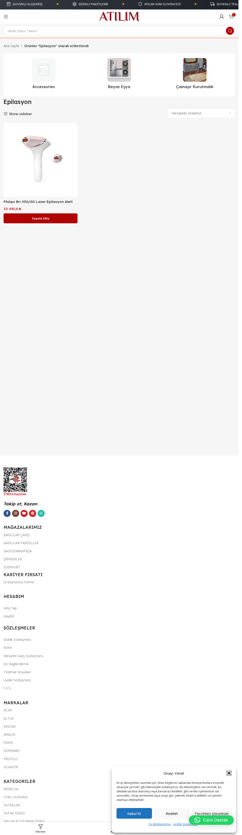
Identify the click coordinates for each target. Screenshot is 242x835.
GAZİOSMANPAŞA (18, 551)
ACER (8, 710)
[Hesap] (221, 16)
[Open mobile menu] (6, 16)
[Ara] (230, 31)
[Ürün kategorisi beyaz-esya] (119, 75)
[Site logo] (119, 16)
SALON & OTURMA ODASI (24, 821)
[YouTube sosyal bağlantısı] (24, 513)
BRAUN (9, 734)
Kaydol (9, 616)
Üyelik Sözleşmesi (17, 680)
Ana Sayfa (11, 45)
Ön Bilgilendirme (159, 824)
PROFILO (11, 759)
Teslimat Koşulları (17, 672)
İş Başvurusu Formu (19, 582)
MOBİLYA (11, 789)
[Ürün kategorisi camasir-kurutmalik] (194, 75)
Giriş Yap (10, 608)
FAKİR (8, 742)
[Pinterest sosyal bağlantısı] (32, 513)
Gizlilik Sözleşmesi (185, 824)
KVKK (8, 647)
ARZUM (9, 726)
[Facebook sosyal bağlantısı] (7, 513)
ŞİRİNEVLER (13, 559)
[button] (229, 773)
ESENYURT (12, 567)
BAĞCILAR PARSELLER (21, 543)
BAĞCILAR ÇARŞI (17, 535)
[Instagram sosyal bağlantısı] (15, 513)
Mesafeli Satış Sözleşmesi (23, 656)
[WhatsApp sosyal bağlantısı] (41, 513)
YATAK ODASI (14, 813)
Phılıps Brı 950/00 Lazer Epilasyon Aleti (38, 201)
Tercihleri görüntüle (211, 813)
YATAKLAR (12, 805)
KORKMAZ (12, 750)
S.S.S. (7, 688)
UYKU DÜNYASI (16, 797)
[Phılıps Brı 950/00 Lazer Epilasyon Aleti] (41, 160)
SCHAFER (11, 767)
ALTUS (9, 718)
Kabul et (134, 813)
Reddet (172, 813)
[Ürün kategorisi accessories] (43, 75)
